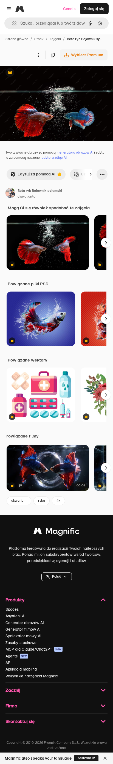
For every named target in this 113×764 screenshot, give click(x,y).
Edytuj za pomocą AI (33, 176)
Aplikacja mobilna (21, 669)
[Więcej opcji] (38, 54)
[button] (56, 576)
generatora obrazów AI (75, 152)
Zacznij (12, 690)
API (8, 662)
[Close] (105, 758)
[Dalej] (90, 174)
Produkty (14, 600)
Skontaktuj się (20, 721)
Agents (16, 656)
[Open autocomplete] (12, 23)
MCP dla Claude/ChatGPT (33, 649)
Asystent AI (15, 615)
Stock (39, 39)
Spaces (12, 609)
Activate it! (86, 758)
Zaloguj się (94, 8)
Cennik (69, 8)
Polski (56, 576)
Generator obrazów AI (24, 622)
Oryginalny (37, 73)
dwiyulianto (26, 196)
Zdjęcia (55, 39)
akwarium (19, 500)
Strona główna (16, 39)
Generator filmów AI (23, 629)
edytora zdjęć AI (54, 157)
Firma (11, 706)
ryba (41, 500)
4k (58, 500)
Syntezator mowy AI (23, 635)
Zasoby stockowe (20, 642)
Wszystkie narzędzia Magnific (31, 676)
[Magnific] (56, 532)
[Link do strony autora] (10, 193)
